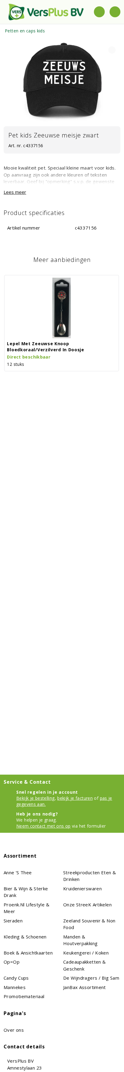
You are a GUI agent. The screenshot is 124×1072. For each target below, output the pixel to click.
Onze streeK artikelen (87, 905)
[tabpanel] (62, 80)
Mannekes (15, 987)
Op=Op (12, 962)
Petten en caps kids (25, 31)
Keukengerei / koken (86, 953)
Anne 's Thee (18, 872)
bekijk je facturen (75, 798)
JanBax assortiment (84, 987)
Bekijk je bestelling (35, 798)
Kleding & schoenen (25, 937)
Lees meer (15, 192)
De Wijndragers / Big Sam (91, 978)
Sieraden (13, 921)
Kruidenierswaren (82, 888)
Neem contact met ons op (43, 826)
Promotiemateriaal (24, 996)
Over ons (14, 1030)
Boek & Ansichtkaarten (28, 953)
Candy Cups (16, 978)
